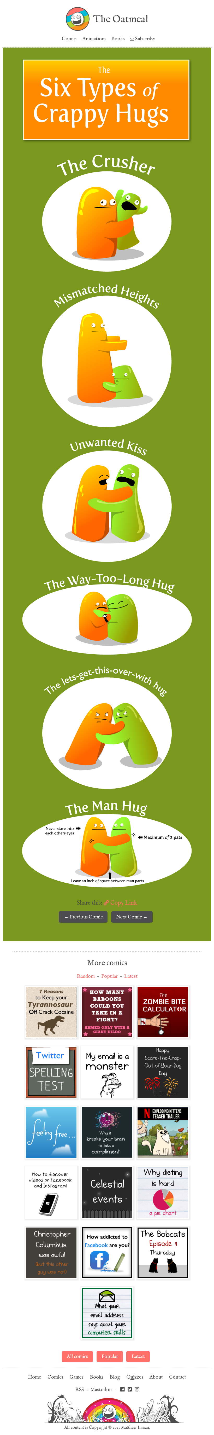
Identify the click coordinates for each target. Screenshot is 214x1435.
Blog (115, 1377)
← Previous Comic (83, 917)
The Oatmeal (120, 19)
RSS (79, 1390)
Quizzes (134, 1377)
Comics (70, 39)
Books (118, 39)
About (156, 1377)
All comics (77, 1356)
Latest (131, 976)
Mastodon (101, 1390)
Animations (94, 39)
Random (86, 976)
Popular (109, 976)
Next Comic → (132, 917)
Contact (177, 1377)
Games (76, 1377)
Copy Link (123, 902)
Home (34, 1377)
